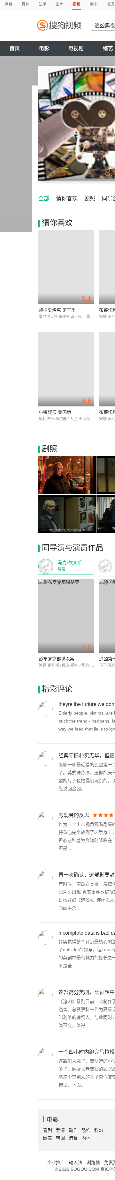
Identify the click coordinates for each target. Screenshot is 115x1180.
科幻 (98, 1130)
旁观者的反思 (73, 815)
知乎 (42, 4)
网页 (8, 4)
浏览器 (93, 1162)
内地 (85, 1137)
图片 (59, 4)
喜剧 (47, 1130)
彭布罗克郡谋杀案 (56, 658)
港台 (73, 1137)
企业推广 (56, 1162)
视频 (76, 4)
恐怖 (85, 1130)
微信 (25, 4)
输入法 (75, 1162)
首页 (15, 48)
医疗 (93, 4)
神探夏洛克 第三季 (57, 310)
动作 (73, 1130)
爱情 (60, 1130)
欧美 (47, 1137)
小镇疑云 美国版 (55, 412)
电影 (44, 48)
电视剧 (76, 48)
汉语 (110, 4)
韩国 (60, 1137)
